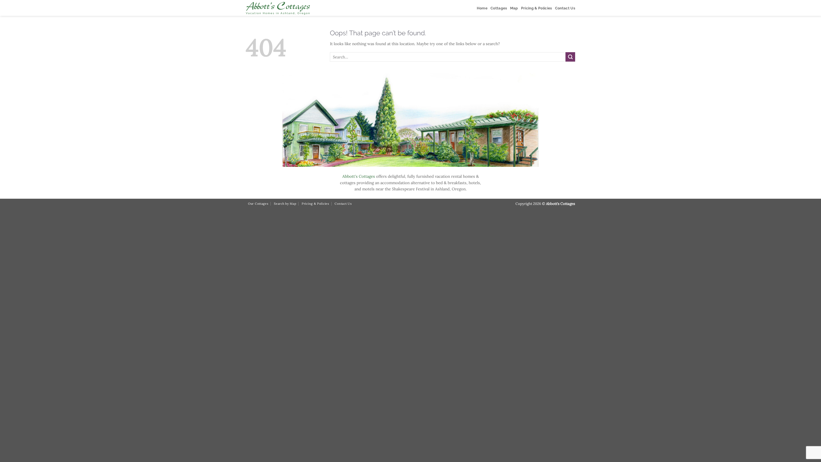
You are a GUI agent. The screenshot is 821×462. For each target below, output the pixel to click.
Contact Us (343, 204)
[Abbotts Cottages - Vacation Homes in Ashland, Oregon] (294, 8)
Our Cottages (258, 204)
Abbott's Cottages (358, 176)
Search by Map (285, 204)
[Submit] (570, 57)
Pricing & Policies (315, 204)
